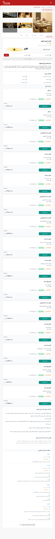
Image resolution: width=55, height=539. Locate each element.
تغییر (6, 55)
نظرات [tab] (21, 35)
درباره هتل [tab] (42, 35)
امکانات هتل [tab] (33, 35)
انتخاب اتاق (45, 106)
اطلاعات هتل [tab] (49, 35)
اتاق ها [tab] (26, 35)
